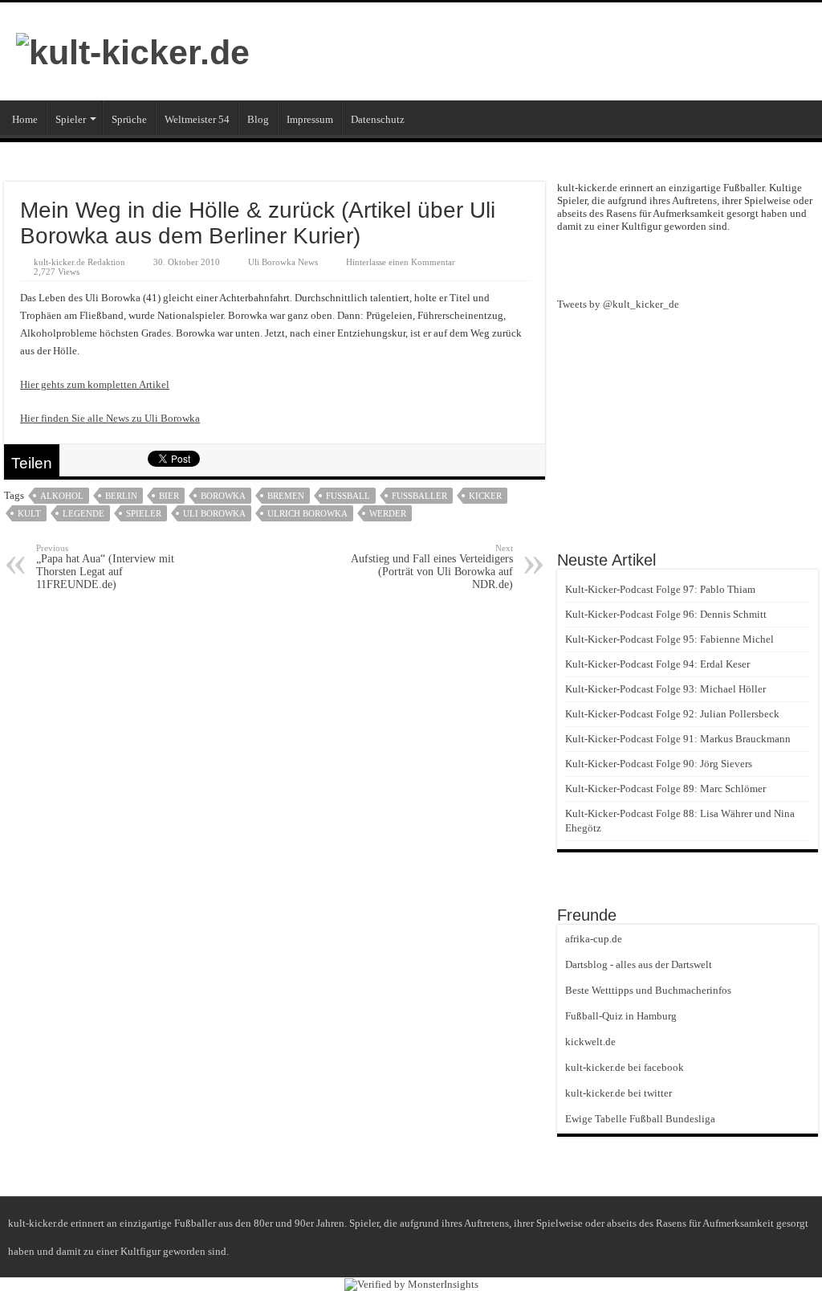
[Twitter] (717, 263)
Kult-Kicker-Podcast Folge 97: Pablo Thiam (660, 589)
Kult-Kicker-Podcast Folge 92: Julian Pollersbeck (672, 714)
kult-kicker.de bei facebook (624, 1067)
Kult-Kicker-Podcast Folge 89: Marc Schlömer (665, 788)
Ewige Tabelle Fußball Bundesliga (640, 1119)
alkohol (61, 495)
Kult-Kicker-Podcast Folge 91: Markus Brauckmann (678, 739)
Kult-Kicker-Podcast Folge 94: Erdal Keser (657, 664)
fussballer (419, 495)
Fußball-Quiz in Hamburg (621, 1016)
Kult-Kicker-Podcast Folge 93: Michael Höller (665, 689)
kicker (485, 495)
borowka (223, 495)
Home (25, 119)
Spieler (70, 119)
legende (83, 513)
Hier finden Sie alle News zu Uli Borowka (110, 418)
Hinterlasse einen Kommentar (400, 262)
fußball (348, 495)
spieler (143, 513)
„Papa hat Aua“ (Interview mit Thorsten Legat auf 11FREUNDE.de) (105, 566)
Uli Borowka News (283, 262)
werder (387, 513)
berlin (121, 495)
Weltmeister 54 (197, 119)
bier (169, 495)
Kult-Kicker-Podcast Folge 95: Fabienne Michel (669, 639)
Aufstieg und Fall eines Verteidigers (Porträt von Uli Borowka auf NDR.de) (432, 566)
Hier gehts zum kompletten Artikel (94, 384)
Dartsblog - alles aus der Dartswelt (638, 964)
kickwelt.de (590, 1042)
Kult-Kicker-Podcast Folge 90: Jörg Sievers (658, 764)
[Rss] (659, 263)
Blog (258, 119)
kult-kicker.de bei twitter (618, 1093)
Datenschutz (378, 119)
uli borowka (214, 513)
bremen (285, 495)
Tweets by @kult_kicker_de (618, 304)
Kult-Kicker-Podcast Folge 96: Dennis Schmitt (666, 614)
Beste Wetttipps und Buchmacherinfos (648, 990)
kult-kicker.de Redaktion (79, 262)
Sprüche (129, 119)
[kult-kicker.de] (133, 50)
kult (29, 513)
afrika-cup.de (593, 939)
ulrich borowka (307, 513)
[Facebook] (688, 263)
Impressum (310, 119)
